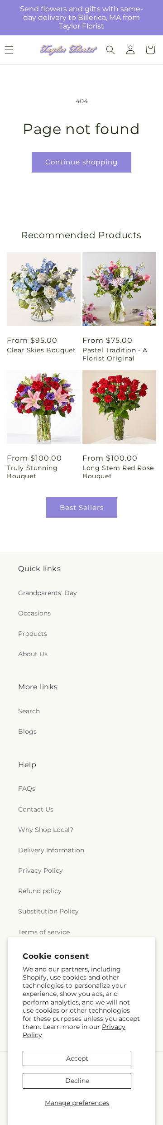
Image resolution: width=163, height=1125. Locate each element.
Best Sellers (82, 507)
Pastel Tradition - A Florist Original (115, 354)
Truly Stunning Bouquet (32, 472)
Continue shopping (81, 162)
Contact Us (35, 809)
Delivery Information (51, 850)
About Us (33, 654)
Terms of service (44, 932)
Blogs (27, 731)
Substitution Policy (48, 911)
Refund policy (40, 891)
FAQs (26, 788)
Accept (77, 1058)
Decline (77, 1081)
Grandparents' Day (47, 593)
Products (32, 634)
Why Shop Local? (45, 830)
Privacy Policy (40, 870)
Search (29, 711)
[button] (110, 50)
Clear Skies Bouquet (41, 350)
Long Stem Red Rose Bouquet (118, 472)
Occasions (34, 613)
